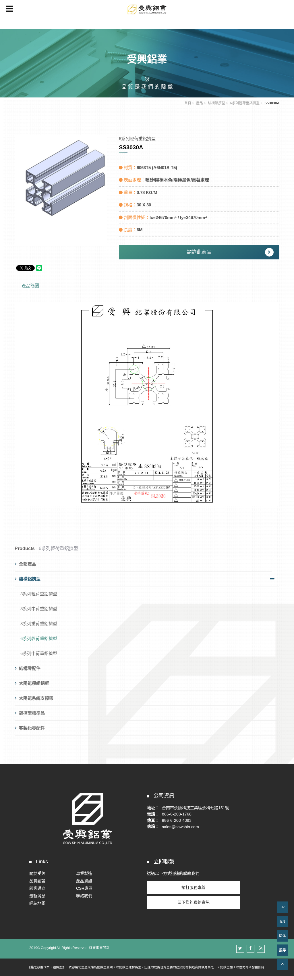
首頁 (187, 103)
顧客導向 (37, 888)
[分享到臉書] (250, 949)
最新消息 (37, 895)
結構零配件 (29, 668)
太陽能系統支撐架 (36, 698)
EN (282, 922)
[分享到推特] (240, 949)
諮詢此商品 (199, 252)
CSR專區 (84, 888)
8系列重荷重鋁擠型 (38, 623)
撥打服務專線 (193, 887)
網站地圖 (37, 903)
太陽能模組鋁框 (34, 683)
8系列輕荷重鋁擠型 (38, 593)
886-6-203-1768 (177, 814)
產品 (199, 103)
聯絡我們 (84, 895)
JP (283, 907)
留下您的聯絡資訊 (193, 902)
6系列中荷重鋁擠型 (38, 653)
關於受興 (37, 873)
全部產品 (27, 564)
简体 (282, 936)
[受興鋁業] (147, 62)
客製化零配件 (32, 727)
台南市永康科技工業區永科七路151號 (195, 807)
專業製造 (84, 873)
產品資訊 (84, 881)
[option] (61, 190)
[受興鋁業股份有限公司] (147, 9)
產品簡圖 (30, 285)
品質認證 (37, 881)
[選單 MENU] (9, 8)
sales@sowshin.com (180, 826)
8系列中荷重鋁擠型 (38, 608)
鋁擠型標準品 (32, 713)
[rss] (261, 949)
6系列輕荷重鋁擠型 (245, 103)
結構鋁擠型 (216, 103)
